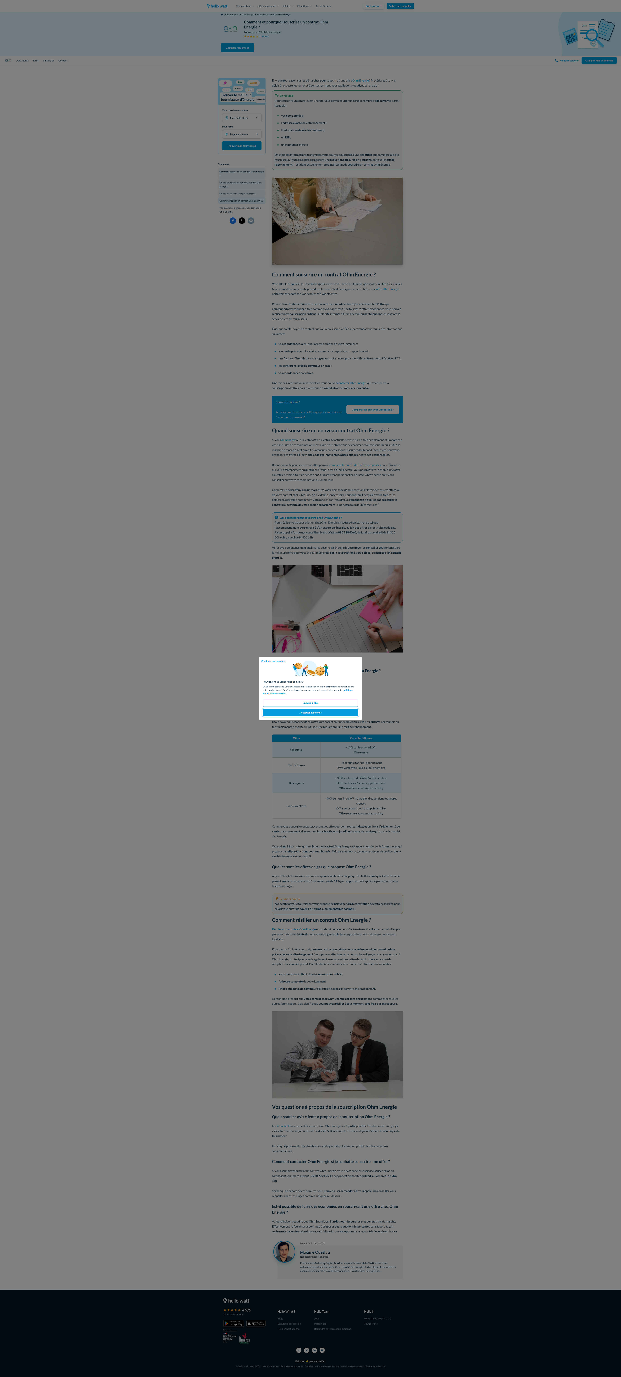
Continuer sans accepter (273, 661)
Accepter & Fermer (311, 712)
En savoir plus (310, 702)
